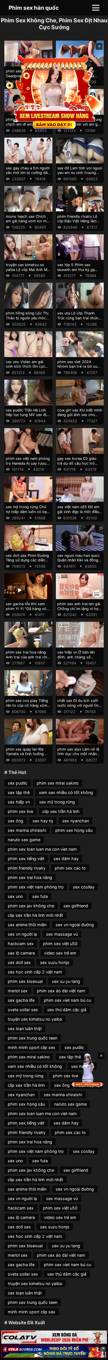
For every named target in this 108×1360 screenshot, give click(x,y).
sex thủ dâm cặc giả (66, 1009)
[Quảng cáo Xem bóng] (54, 1337)
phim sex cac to (70, 868)
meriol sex (18, 990)
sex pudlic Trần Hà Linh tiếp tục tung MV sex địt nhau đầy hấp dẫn (27, 415)
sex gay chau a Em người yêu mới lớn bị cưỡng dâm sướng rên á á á (28, 173)
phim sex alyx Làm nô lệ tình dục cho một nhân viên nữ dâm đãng (78, 754)
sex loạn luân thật (25, 1028)
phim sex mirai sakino (58, 783)
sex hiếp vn (19, 801)
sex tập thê (19, 792)
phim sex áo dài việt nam (61, 990)
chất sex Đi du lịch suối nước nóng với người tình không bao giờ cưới (79, 705)
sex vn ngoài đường (75, 924)
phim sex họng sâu (73, 830)
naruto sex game (24, 839)
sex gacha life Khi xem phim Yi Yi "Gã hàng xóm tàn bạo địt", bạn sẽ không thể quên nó (28, 611)
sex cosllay (83, 886)
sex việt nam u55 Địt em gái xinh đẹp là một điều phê (78, 511)
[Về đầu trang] (95, 1353)
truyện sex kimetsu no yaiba (35, 1019)
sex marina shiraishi (27, 830)
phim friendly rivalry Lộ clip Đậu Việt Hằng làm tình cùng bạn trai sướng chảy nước (78, 223)
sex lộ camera (21, 953)
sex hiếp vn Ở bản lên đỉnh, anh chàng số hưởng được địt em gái (77, 657)
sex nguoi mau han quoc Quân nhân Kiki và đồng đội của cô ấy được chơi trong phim (78, 562)
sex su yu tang (66, 981)
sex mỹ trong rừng (57, 801)
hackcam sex (21, 943)
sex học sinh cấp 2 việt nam (35, 971)
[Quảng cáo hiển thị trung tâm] (54, 91)
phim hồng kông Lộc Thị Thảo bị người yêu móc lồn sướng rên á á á (27, 318)
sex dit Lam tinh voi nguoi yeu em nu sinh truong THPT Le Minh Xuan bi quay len (79, 175)
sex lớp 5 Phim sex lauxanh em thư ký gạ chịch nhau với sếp (76, 269)
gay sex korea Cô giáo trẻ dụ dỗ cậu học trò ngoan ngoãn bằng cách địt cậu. (78, 465)
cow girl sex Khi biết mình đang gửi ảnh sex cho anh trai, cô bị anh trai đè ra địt (79, 417)
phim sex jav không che (31, 905)
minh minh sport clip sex (31, 1047)
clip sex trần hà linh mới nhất (35, 915)
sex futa (40, 896)
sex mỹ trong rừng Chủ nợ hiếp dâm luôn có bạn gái (27, 511)
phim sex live (20, 811)
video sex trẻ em (60, 953)
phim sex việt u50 (60, 943)
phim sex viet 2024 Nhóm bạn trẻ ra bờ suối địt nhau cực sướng (78, 366)
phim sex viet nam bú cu (67, 1000)
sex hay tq (43, 820)
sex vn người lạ (22, 934)
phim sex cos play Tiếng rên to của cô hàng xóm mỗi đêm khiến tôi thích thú (27, 707)
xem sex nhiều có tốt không (66, 792)
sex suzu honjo (54, 962)
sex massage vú (62, 934)
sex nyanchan (75, 820)
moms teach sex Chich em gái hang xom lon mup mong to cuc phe (28, 221)
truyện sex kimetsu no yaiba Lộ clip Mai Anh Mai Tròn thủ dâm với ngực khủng (28, 272)
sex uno (15, 896)
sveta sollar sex (23, 1009)
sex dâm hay (66, 858)
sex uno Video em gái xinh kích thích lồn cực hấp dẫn (25, 366)
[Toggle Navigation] (95, 8)
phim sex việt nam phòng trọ (36, 886)
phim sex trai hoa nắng (30, 877)
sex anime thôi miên (27, 924)
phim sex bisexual (25, 981)
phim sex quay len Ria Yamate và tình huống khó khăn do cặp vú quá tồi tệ (27, 756)
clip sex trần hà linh (60, 811)
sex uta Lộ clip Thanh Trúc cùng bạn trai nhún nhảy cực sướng (77, 318)
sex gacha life (21, 1000)
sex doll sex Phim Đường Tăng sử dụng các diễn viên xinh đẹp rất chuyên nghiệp (27, 562)
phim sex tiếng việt (26, 858)
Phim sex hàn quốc (34, 7)
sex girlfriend (75, 905)
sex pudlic (17, 783)
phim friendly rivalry (27, 868)
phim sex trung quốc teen (32, 1038)
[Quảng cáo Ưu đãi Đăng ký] (54, 1351)
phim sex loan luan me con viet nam (42, 849)
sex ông (15, 820)
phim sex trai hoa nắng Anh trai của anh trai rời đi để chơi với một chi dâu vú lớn (26, 659)
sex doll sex (19, 962)
